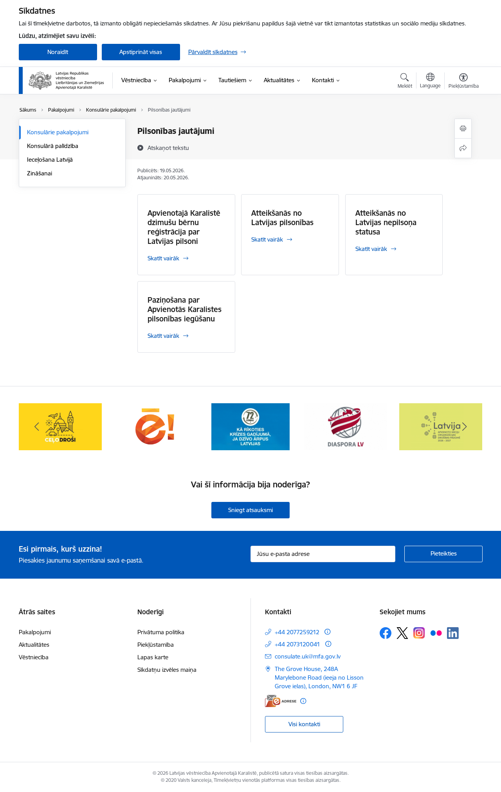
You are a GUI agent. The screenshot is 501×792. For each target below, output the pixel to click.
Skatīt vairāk (163, 258)
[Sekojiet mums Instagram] (419, 633)
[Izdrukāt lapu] (463, 128)
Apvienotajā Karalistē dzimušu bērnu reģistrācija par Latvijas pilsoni (184, 227)
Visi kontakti (304, 724)
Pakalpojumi (35, 632)
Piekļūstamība (155, 644)
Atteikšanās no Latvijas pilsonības (282, 217)
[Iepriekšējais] (37, 426)
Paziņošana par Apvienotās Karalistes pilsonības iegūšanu (185, 309)
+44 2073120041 (297, 644)
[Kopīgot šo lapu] (463, 148)
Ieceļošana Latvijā (50, 159)
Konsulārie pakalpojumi (57, 132)
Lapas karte (152, 657)
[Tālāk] (464, 426)
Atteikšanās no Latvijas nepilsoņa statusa (385, 222)
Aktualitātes (34, 644)
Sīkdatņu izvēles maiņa (166, 669)
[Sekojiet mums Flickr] (436, 632)
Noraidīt (57, 52)
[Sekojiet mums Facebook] (385, 633)
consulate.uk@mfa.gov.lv (308, 656)
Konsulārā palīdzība (52, 146)
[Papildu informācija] (327, 632)
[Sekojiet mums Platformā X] (402, 633)
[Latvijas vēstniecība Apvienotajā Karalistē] (66, 80)
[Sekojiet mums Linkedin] (453, 633)
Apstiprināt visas (140, 52)
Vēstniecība (34, 657)
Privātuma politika (160, 632)
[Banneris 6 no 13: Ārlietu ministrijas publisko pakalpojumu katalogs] (155, 426)
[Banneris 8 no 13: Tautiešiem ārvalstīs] (345, 426)
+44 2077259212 (297, 632)
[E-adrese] (280, 701)
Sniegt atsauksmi (250, 510)
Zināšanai (39, 173)
